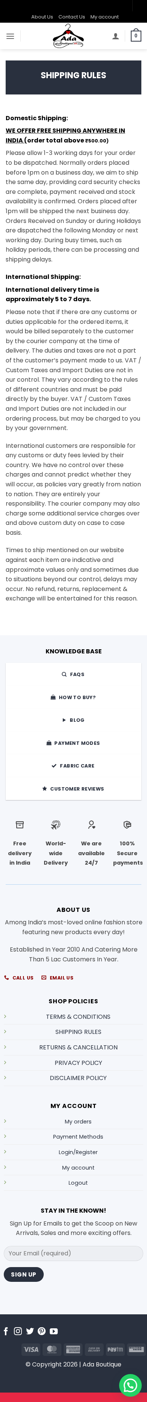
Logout (78, 1183)
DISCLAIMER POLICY (78, 1078)
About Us (42, 17)
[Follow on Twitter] (30, 1332)
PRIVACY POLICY (78, 1062)
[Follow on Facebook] (6, 1332)
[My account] (115, 36)
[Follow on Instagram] (18, 1332)
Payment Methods (78, 1136)
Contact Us (71, 17)
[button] (10, 36)
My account (104, 17)
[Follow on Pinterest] (42, 1332)
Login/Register (78, 1152)
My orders (78, 1121)
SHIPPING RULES (78, 1032)
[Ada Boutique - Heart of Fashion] (68, 36)
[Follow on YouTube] (54, 1332)
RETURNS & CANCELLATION (78, 1047)
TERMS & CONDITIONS (78, 1016)
